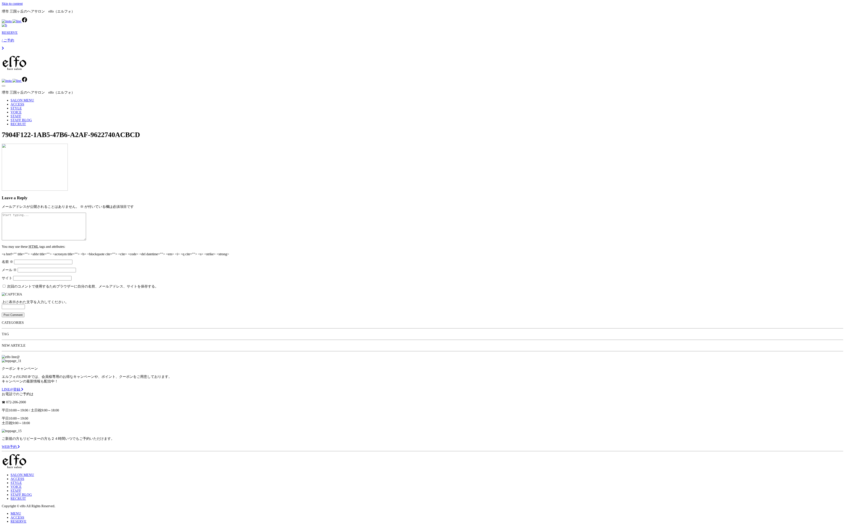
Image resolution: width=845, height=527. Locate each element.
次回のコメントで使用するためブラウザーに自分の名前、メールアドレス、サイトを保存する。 (82, 286)
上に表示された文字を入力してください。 (35, 302)
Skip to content (12, 3)
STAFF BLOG (21, 120)
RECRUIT (18, 124)
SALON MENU (22, 100)
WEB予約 (10, 447)
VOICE (16, 112)
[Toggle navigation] (3, 86)
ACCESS (17, 104)
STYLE (16, 108)
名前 (7, 262)
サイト (7, 278)
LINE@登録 (11, 389)
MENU (16, 513)
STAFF (16, 116)
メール (9, 270)
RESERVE (18, 521)
